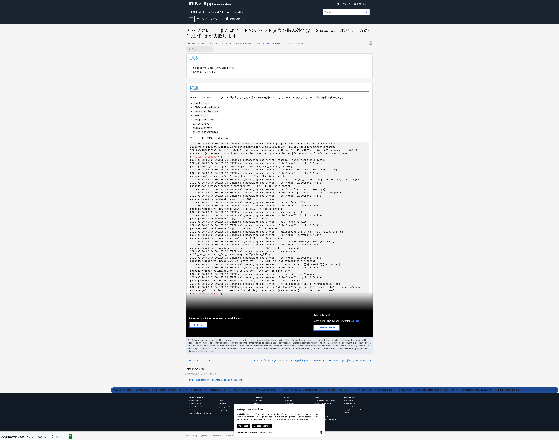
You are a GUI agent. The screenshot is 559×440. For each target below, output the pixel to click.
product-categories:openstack (207, 379)
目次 (193, 49)
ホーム (200, 18)
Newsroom (258, 400)
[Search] (366, 12)
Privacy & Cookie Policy (322, 403)
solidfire (266, 43)
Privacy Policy (230, 436)
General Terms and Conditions (324, 400)
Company (258, 397)
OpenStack (236, 18)
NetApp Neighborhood (225, 410)
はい (45, 436)
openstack (247, 43)
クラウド (215, 18)
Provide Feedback (195, 407)
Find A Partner (289, 403)
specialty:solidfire (233, 379)
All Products (199, 11)
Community (222, 403)
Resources (349, 397)
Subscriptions (349, 400)
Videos (241, 11)
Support (355, 320)
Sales (286, 397)
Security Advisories (196, 410)
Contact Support (195, 400)
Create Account (326, 327)
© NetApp (191, 436)
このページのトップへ (197, 360)
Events (256, 403)
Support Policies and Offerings (200, 413)
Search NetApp (349, 403)
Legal (316, 397)
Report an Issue (195, 403)
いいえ (60, 436)
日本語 (360, 4)
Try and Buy (288, 400)
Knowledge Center (350, 407)
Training (220, 400)
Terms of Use (217, 436)
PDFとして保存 (370, 43)
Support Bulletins (220, 11)
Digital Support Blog (224, 407)
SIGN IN (198, 324)
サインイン (345, 4)
